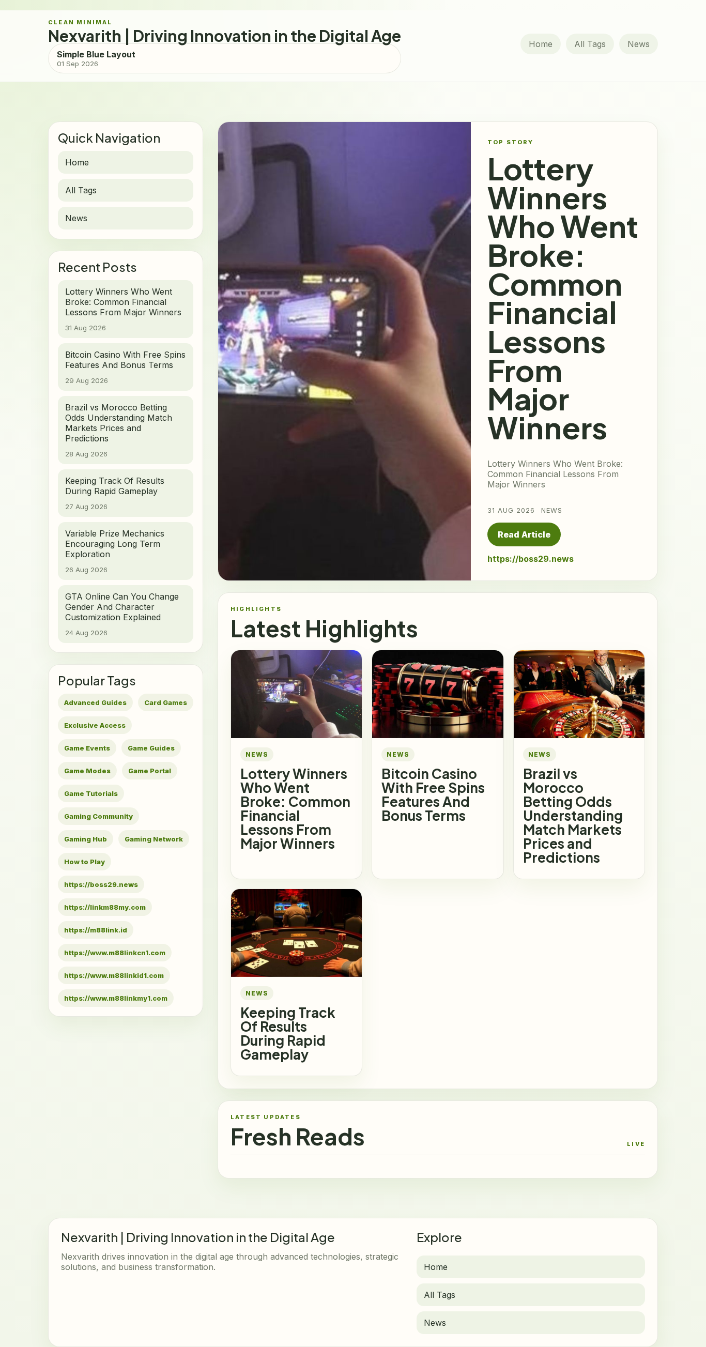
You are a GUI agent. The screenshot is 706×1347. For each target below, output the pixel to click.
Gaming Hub (85, 839)
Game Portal (149, 771)
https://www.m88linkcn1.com (114, 952)
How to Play (84, 862)
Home (540, 44)
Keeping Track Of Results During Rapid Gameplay (287, 1033)
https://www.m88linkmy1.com (115, 998)
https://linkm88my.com (105, 907)
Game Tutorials (91, 793)
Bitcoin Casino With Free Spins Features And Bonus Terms (433, 794)
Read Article (524, 534)
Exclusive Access (95, 725)
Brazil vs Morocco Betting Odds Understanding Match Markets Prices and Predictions (573, 815)
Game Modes (87, 771)
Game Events (87, 748)
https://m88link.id (95, 930)
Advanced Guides (95, 702)
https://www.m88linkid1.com (114, 975)
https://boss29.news (101, 884)
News (638, 44)
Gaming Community (98, 816)
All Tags (590, 44)
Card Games (165, 702)
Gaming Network (154, 839)
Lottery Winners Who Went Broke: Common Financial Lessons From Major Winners (295, 808)
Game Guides (151, 748)
